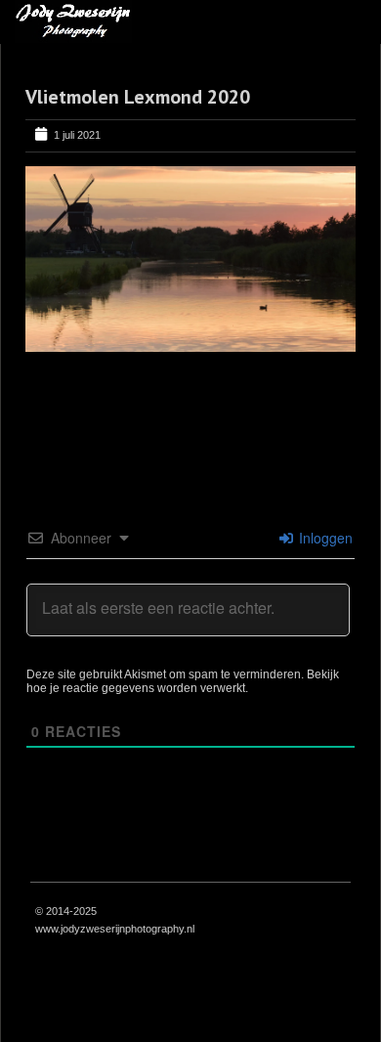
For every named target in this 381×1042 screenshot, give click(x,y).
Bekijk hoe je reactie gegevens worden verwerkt (182, 681)
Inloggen (324, 537)
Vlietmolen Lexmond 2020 (137, 96)
